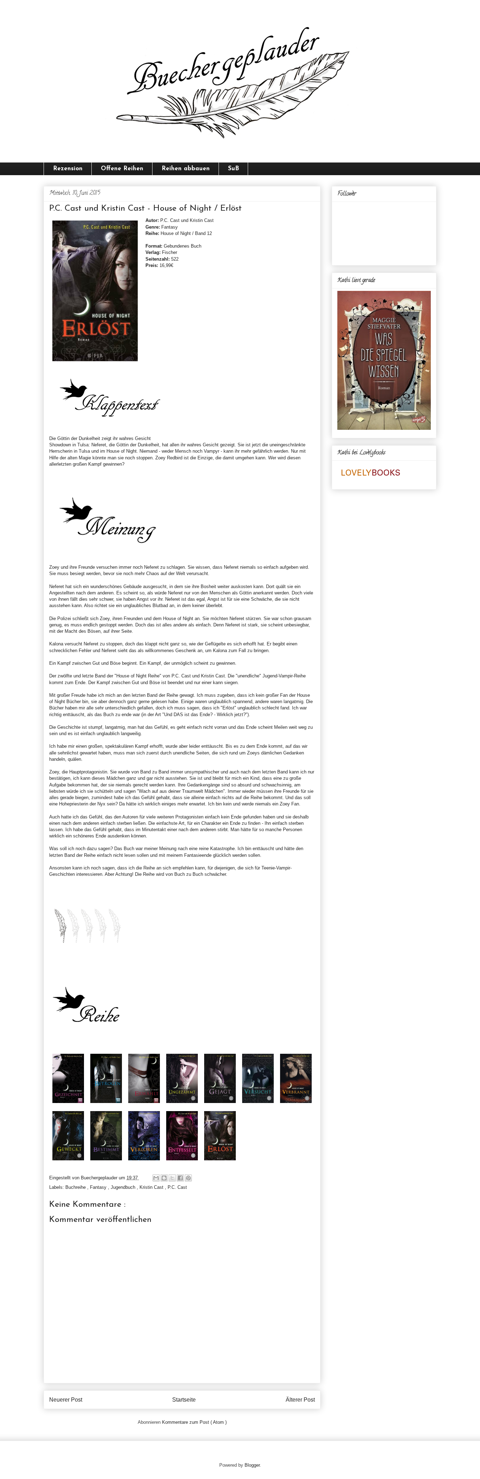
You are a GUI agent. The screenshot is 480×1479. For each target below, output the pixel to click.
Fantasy (99, 1187)
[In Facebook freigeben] (180, 1177)
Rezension (68, 169)
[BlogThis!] (164, 1177)
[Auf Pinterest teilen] (188, 1177)
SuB (233, 169)
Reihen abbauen (186, 169)
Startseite (184, 1400)
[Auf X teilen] (172, 1177)
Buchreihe (76, 1187)
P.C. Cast (177, 1187)
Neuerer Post (65, 1400)
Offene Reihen (122, 169)
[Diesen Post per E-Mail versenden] (156, 1177)
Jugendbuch (124, 1187)
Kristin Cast (152, 1187)
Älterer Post (300, 1400)
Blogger (252, 1465)
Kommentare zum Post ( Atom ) (194, 1422)
